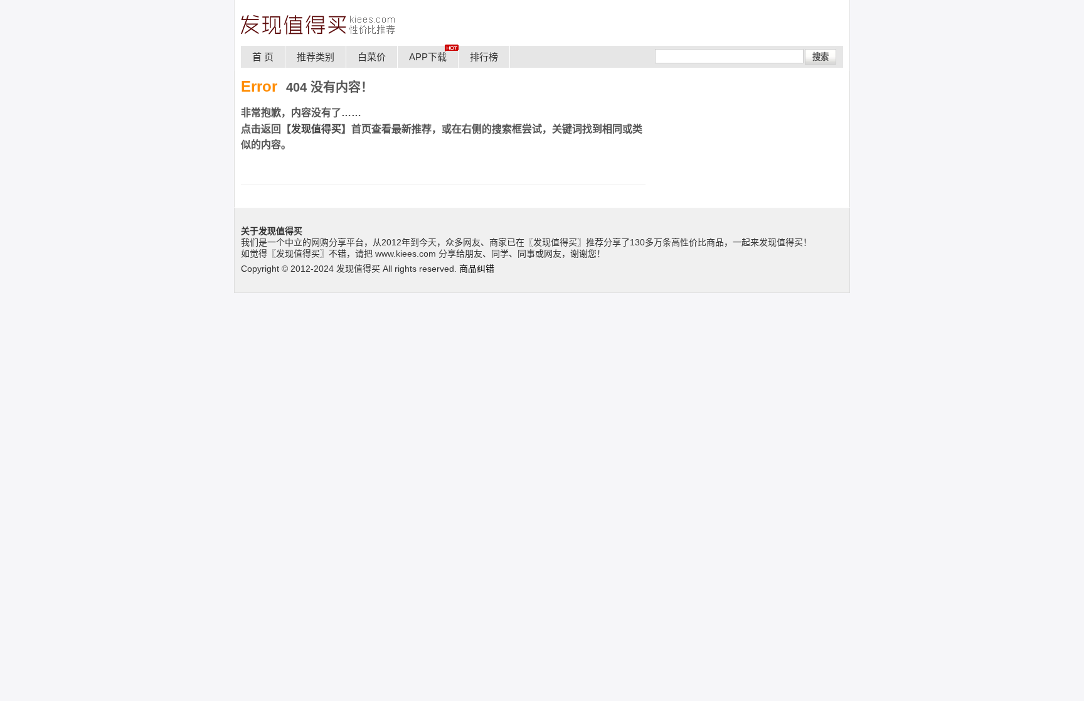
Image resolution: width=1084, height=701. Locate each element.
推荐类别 (315, 56)
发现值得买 (316, 129)
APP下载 (428, 56)
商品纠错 (476, 269)
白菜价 (372, 56)
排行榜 (484, 56)
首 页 (263, 56)
